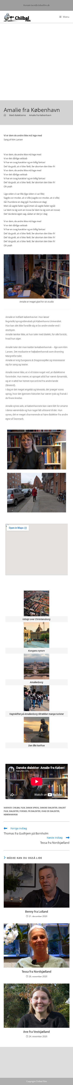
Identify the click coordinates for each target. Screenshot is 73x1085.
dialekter (14, 811)
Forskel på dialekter (30, 811)
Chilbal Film (19, 807)
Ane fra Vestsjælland (36, 1032)
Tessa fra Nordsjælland (36, 971)
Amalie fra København (40, 115)
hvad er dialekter (50, 811)
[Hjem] (5, 115)
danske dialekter (48, 807)
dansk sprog (32, 807)
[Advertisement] (36, 62)
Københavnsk (11, 814)
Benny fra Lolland (36, 911)
